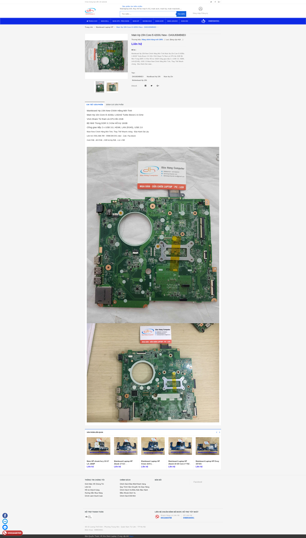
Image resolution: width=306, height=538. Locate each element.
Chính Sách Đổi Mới (128, 496)
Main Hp (136, 21)
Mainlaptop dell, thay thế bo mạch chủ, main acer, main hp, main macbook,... (151, 9)
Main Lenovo (172, 21)
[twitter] (211, 2)
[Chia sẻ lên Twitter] (151, 85)
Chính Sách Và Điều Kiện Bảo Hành (134, 490)
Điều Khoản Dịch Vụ (128, 493)
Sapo (131, 536)
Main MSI (184, 21)
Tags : (133, 73)
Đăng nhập (197, 13)
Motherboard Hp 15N (139, 80)
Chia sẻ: (134, 86)
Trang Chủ (92, 21)
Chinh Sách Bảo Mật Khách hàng (133, 484)
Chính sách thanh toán (94, 496)
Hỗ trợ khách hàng (92, 490)
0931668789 (166, 518)
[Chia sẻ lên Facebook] (145, 85)
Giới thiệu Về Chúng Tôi (94, 484)
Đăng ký (205, 13)
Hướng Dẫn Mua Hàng (94, 493)
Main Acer (159, 21)
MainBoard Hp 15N (153, 76)
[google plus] (219, 2)
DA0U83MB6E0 (137, 76)
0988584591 (188, 518)
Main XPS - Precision (121, 21)
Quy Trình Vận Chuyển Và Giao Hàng (134, 487)
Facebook (198, 482)
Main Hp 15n (168, 76)
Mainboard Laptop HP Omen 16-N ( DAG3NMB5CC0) (123, 463)
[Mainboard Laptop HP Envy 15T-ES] (180, 448)
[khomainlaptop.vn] (100, 11)
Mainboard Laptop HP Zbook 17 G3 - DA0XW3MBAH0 (96, 463)
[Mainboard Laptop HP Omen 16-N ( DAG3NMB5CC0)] (126, 448)
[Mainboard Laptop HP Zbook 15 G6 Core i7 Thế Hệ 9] (153, 448)
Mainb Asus (147, 21)
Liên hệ (88, 487)
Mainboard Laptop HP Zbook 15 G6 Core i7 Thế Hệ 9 (151, 463)
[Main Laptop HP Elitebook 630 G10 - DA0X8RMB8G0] (207, 448)
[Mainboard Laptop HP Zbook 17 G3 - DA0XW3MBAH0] (98, 448)
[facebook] (215, 2)
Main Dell (105, 21)
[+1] (157, 85)
